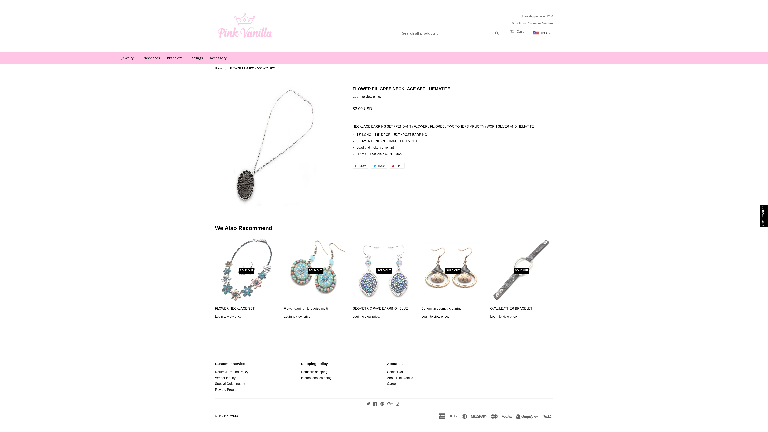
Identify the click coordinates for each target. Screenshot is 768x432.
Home (218, 68)
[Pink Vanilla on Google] (390, 404)
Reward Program (227, 389)
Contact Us (395, 372)
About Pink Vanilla (400, 378)
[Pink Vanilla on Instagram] (398, 404)
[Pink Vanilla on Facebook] (375, 404)
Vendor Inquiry (225, 378)
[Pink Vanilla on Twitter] (368, 404)
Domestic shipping (314, 372)
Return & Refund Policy (231, 372)
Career (392, 383)
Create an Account (540, 23)
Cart (519, 31)
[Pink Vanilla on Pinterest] (382, 404)
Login (357, 96)
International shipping (316, 378)
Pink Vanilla (231, 415)
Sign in (517, 23)
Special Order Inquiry (230, 383)
